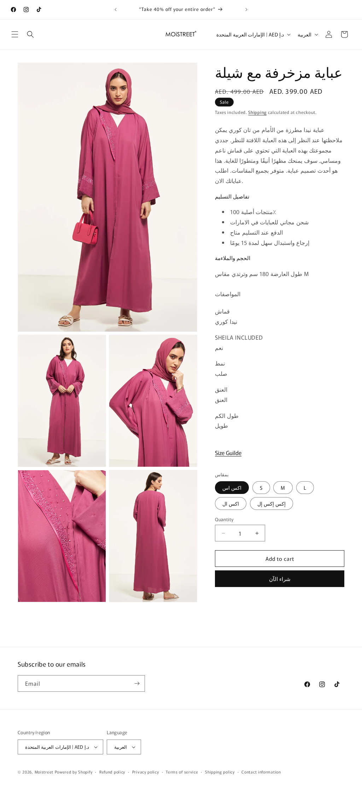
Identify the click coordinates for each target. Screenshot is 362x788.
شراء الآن (280, 578)
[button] (15, 34)
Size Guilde (228, 452)
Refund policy (112, 772)
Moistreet (44, 772)
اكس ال (230, 503)
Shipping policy (220, 772)
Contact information (261, 772)
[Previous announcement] (115, 9)
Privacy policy (145, 772)
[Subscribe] (137, 683)
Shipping (257, 112)
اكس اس (231, 487)
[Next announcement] (246, 9)
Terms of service (182, 772)
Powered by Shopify (74, 772)
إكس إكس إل (271, 503)
